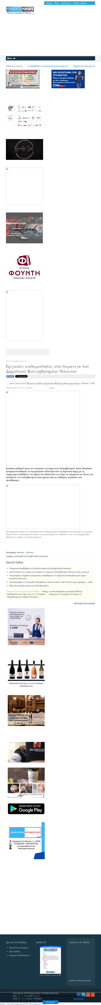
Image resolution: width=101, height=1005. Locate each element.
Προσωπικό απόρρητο (19, 947)
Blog (56, 3)
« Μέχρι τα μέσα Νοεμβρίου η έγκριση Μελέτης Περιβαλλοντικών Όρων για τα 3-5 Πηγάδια (44, 592)
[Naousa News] (20, 10)
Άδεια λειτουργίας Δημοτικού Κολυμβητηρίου (29, 585)
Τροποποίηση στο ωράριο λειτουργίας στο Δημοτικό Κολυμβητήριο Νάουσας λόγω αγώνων (49, 572)
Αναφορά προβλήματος (19, 955)
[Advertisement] (50, 36)
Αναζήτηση (66, 3)
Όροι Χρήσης (14, 951)
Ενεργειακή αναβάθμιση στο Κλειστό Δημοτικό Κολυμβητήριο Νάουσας (40, 568)
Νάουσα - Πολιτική (25, 552)
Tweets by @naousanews (79, 980)
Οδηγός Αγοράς (80, 3)
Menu (10, 58)
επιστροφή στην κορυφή (84, 603)
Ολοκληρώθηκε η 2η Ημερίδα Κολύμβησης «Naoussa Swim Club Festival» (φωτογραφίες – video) (51, 582)
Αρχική (49, 3)
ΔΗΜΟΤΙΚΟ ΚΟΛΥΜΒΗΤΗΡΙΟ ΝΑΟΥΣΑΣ (31, 556)
